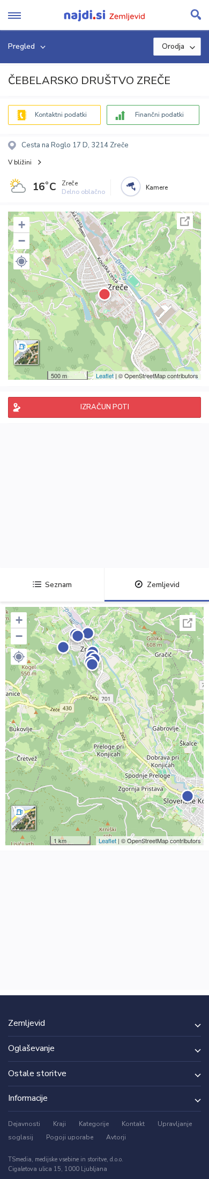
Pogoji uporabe (69, 1137)
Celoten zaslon (185, 221)
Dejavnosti (24, 1124)
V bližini (20, 162)
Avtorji (116, 1137)
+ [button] (21, 224)
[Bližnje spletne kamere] (130, 186)
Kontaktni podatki (61, 114)
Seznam (58, 585)
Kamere (157, 187)
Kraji (59, 1124)
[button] (21, 261)
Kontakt (133, 1124)
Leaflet (105, 375)
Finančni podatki (159, 114)
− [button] (21, 240)
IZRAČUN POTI (104, 407)
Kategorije (94, 1124)
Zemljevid (163, 585)
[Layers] (26, 352)
